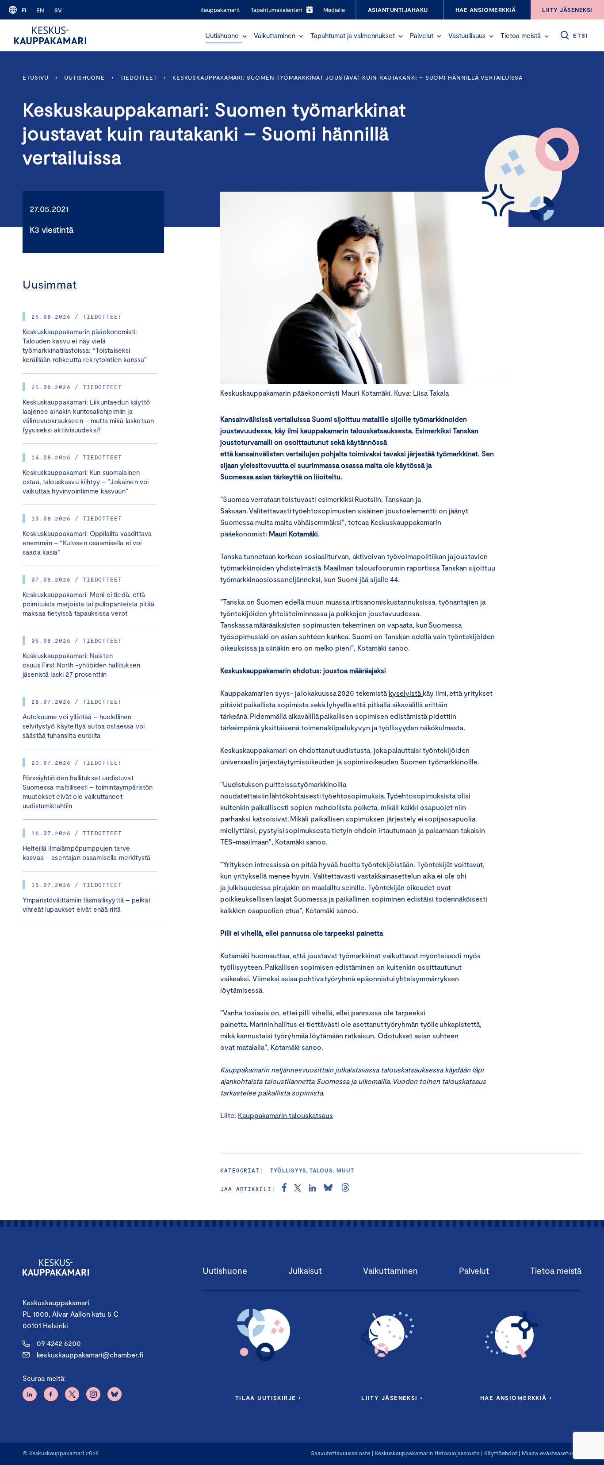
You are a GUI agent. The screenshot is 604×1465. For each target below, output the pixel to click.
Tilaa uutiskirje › (268, 1397)
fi (24, 10)
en (40, 10)
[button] (244, 36)
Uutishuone (222, 35)
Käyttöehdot (500, 1453)
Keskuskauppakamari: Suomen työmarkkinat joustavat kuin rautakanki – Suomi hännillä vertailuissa (347, 77)
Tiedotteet (138, 77)
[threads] (345, 1188)
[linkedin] (312, 1189)
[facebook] (284, 1189)
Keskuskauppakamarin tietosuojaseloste (426, 1453)
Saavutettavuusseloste (340, 1453)
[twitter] (297, 1189)
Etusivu (36, 77)
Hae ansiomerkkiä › (516, 1397)
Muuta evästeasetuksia (551, 1453)
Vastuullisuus (466, 35)
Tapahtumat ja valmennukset (352, 35)
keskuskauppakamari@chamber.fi (90, 1354)
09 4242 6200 (59, 1343)
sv (58, 10)
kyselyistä (405, 693)
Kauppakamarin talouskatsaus (285, 1115)
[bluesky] (328, 1189)
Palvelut (421, 35)
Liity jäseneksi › (391, 1397)
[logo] (50, 35)
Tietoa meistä (521, 35)
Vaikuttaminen (274, 35)
